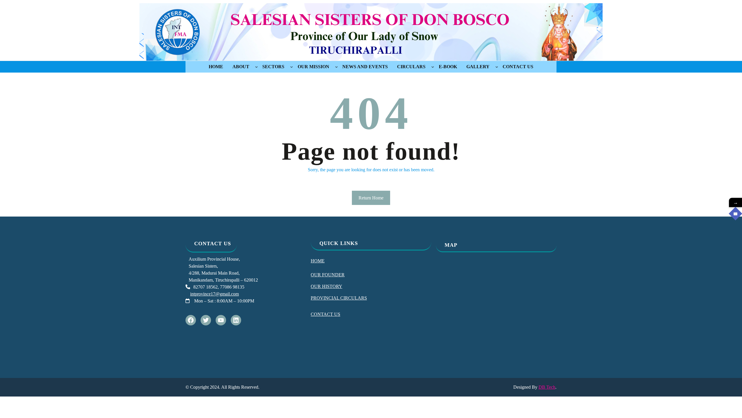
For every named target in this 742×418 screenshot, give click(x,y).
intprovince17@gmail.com (214, 293)
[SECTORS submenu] (291, 66)
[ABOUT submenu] (256, 66)
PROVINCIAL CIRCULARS (339, 298)
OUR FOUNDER (328, 274)
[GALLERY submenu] (496, 66)
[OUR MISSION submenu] (336, 66)
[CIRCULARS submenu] (432, 66)
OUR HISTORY (326, 286)
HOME (318, 260)
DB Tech (547, 387)
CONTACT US (325, 314)
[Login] (735, 213)
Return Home (371, 197)
